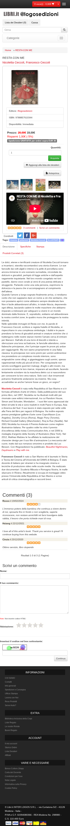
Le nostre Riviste (12, 726)
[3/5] (29, 625)
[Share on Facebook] (27, 235)
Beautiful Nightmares (56, 447)
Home (8, 50)
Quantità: (56, 147)
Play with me (22, 450)
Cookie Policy (11, 788)
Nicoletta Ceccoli (13, 62)
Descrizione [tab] (9, 246)
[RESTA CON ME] (12, 185)
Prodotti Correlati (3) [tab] (13, 253)
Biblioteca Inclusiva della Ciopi (18, 719)
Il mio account (11, 743)
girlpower (24, 240)
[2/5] (24, 625)
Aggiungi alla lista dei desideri (43, 165)
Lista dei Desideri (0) (15, 22)
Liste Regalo (10, 722)
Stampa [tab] (40, 246)
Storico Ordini (11, 747)
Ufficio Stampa (11, 693)
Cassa (34, 22)
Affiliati (8, 755)
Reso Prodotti (11, 701)
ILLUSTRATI (53, 240)
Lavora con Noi (11, 697)
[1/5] (18, 625)
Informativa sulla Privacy (15, 784)
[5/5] (40, 625)
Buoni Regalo (11, 730)
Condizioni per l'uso (13, 776)
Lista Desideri (11, 751)
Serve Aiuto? (10, 705)
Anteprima (53, 173)
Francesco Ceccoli (38, 62)
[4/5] (35, 625)
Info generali (10, 686)
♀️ (62, 240)
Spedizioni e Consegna (15, 690)
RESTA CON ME (23, 50)
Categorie (13, 38)
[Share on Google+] (34, 235)
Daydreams (8, 450)
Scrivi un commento (49, 227)
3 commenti (29, 227)
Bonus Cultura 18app (14, 768)
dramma (13, 240)
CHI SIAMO (10, 678)
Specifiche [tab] (25, 246)
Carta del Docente (13, 772)
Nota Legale (10, 780)
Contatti (8, 682)
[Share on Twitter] (20, 235)
